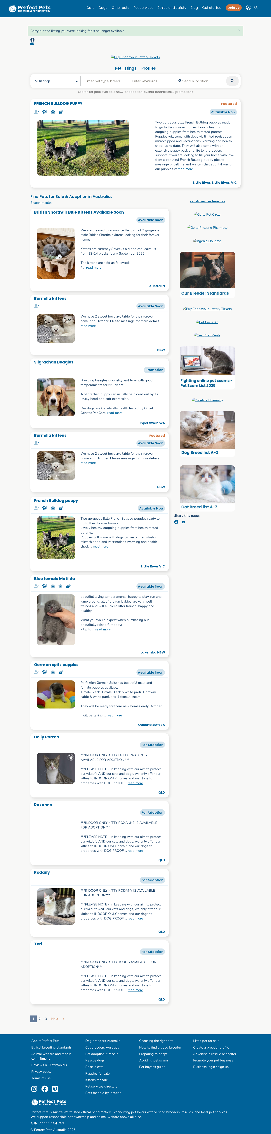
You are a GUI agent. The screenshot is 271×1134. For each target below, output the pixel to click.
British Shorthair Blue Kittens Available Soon (79, 212)
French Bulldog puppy (56, 500)
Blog (194, 7)
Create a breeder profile (211, 1050)
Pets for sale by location (103, 1096)
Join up (233, 8)
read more (185, 169)
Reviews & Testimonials (49, 1068)
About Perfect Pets (45, 1044)
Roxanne (43, 805)
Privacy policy (41, 1074)
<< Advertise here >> (207, 201)
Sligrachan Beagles (53, 362)
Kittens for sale (96, 1083)
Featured (229, 103)
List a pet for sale (206, 1044)
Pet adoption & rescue (101, 1057)
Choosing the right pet (156, 1044)
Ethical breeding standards (51, 1050)
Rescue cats (94, 1070)
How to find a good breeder (160, 1050)
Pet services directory (101, 1089)
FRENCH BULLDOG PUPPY (58, 103)
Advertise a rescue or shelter (214, 1057)
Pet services (143, 7)
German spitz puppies (56, 665)
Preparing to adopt (153, 1057)
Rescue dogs (95, 1063)
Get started (211, 7)
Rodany (42, 875)
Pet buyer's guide (152, 1070)
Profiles (148, 68)
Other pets (120, 7)
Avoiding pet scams (154, 1063)
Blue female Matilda (54, 578)
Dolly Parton (46, 737)
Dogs (103, 7)
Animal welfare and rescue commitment (51, 1059)
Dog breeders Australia (102, 1044)
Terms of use (41, 1081)
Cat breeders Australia (102, 1050)
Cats (90, 7)
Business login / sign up (211, 1070)
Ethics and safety (172, 7)
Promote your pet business (213, 1063)
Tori (38, 947)
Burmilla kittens (50, 298)
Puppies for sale (97, 1076)
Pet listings (126, 68)
